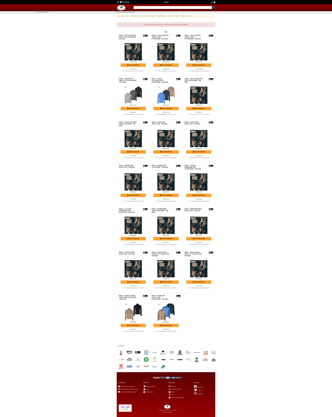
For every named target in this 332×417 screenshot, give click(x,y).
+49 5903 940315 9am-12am (129, 389)
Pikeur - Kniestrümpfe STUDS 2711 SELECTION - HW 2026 (161, 254)
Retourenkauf (184, 16)
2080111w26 (133, 278)
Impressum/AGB (175, 389)
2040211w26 (133, 105)
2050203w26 (133, 192)
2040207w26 (133, 322)
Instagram (200, 394)
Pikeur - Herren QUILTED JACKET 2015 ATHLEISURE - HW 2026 (160, 37)
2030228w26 (166, 322)
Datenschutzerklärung (177, 397)
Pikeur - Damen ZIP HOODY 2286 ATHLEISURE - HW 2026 (160, 297)
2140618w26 (199, 278)
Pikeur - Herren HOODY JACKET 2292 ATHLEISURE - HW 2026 (193, 37)
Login (147, 389)
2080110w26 (199, 235)
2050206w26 (133, 235)
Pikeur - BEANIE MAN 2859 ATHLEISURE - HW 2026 (160, 210)
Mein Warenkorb (151, 386)
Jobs (190, 16)
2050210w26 (166, 235)
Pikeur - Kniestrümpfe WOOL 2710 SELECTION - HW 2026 (193, 254)
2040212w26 (166, 105)
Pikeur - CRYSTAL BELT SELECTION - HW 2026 (127, 253)
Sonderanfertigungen (161, 16)
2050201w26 (166, 148)
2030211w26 (199, 61)
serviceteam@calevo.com (128, 392)
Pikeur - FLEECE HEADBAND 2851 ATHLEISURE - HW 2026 (193, 167)
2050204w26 (166, 192)
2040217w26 (133, 148)
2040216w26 (199, 105)
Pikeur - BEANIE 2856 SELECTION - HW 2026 (127, 166)
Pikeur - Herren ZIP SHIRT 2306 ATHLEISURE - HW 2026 (128, 123)
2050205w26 (199, 192)
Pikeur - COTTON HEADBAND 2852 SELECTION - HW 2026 (127, 210)
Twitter (199, 390)
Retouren (173, 386)
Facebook (200, 387)
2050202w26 (199, 148)
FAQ (172, 395)
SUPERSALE (170, 16)
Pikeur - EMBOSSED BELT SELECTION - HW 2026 (193, 209)
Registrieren (149, 392)
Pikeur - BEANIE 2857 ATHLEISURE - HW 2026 (160, 166)
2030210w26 (166, 61)
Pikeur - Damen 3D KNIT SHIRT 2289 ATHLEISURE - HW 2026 (127, 297)
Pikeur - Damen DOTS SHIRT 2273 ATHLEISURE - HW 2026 (127, 80)
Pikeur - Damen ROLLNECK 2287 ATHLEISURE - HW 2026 (160, 80)
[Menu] (118, 2)
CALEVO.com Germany (127, 386)
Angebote (177, 16)
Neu (118, 16)
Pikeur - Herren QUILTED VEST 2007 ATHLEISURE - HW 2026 (128, 37)
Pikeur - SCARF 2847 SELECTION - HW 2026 (192, 123)
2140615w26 (166, 278)
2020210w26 (133, 61)
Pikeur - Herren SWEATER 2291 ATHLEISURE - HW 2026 (193, 80)
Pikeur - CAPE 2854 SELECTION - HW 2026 (159, 123)
